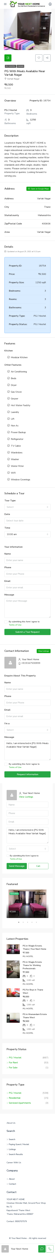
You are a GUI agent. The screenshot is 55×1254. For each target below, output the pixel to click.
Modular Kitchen (19, 357)
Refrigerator (17, 439)
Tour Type (10, 500)
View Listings (43, 651)
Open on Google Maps (39, 189)
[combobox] (27, 507)
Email (7, 581)
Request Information (27, 774)
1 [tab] (20, 923)
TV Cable (16, 445)
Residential (15, 1098)
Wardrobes (16, 452)
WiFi (13, 472)
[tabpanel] (27, 904)
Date (7, 514)
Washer (15, 459)
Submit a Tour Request (27, 632)
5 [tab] (37, 923)
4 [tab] (33, 923)
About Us (11, 1123)
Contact (12, 1184)
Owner (20, 66)
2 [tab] (24, 923)
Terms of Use (15, 624)
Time (7, 527)
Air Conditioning (19, 371)
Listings (12, 1149)
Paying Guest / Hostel (19, 1144)
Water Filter (17, 466)
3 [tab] (29, 923)
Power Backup (18, 432)
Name (7, 553)
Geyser (14, 398)
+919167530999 (30, 663)
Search (12, 1139)
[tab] (7, 57)
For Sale (13, 1067)
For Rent (13, 1062)
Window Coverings (20, 479)
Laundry (15, 412)
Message (9, 594)
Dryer (14, 385)
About (12, 1179)
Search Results (16, 1154)
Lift (12, 418)
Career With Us (14, 1162)
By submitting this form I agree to (24, 623)
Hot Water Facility (20, 405)
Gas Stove (16, 392)
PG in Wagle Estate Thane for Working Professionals (32, 965)
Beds (13, 378)
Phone (7, 567)
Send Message (16, 866)
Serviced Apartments (20, 1103)
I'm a (7, 723)
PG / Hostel (11, 66)
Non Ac (14, 425)
